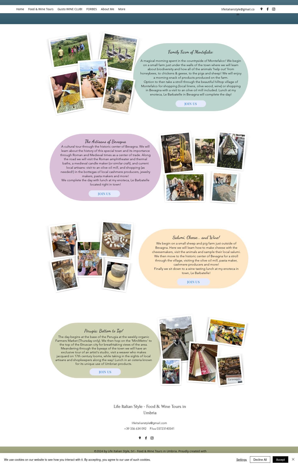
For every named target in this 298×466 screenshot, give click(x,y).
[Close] (293, 459)
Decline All (260, 459)
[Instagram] (274, 9)
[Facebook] (268, 9)
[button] (41, 9)
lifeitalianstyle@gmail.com (149, 423)
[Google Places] (261, 9)
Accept (280, 459)
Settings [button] (241, 459)
